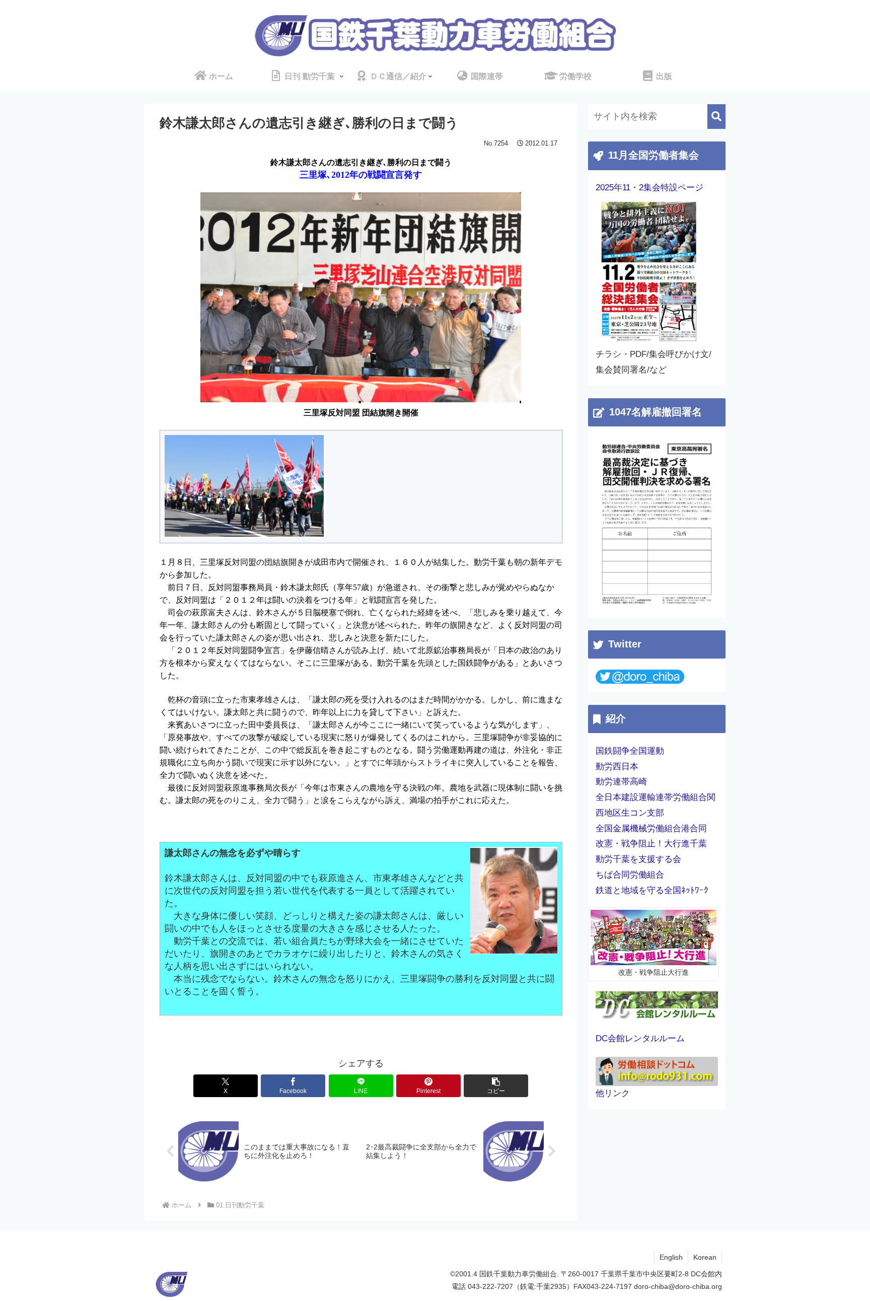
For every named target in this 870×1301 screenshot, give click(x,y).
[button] (496, 1085)
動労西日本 (617, 766)
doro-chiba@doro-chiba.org (678, 1286)
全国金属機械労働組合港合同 (651, 828)
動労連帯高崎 (621, 781)
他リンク (613, 1093)
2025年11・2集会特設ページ (649, 187)
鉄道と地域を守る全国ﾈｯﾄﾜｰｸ (652, 890)
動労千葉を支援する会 (638, 859)
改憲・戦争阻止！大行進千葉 (651, 843)
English (671, 1257)
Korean (704, 1257)
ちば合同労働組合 (630, 875)
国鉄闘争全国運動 (630, 751)
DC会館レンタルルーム (640, 1038)
